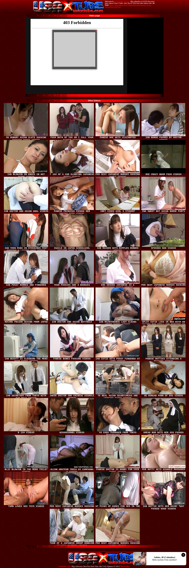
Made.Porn (137, 5)
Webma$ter (125, 566)
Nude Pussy (117, 7)
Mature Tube (113, 5)
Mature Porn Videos (125, 5)
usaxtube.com (65, 566)
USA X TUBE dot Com (121, 1)
